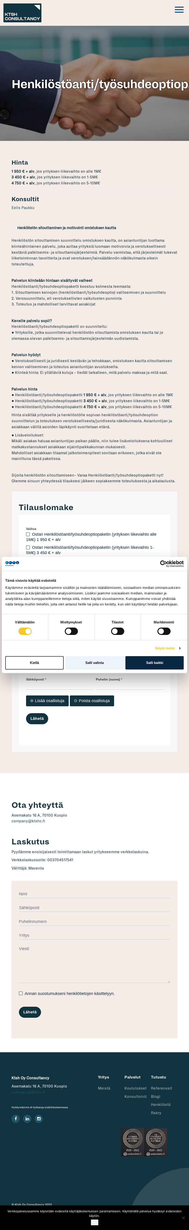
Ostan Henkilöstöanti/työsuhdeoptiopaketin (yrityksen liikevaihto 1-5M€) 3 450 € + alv (90, 550)
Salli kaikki (154, 663)
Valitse (31, 529)
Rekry (156, 1113)
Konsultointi (135, 1097)
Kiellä (34, 663)
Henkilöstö (161, 1105)
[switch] (71, 631)
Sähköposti (36, 679)
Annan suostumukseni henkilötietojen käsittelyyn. (69, 993)
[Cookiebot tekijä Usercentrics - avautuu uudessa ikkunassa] (163, 563)
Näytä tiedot (165, 648)
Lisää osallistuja (49, 700)
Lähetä (37, 719)
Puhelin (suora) (109, 679)
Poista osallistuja (94, 700)
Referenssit (161, 1088)
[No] (183, 1217)
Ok (95, 1222)
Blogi (155, 1097)
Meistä (104, 1088)
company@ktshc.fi (28, 821)
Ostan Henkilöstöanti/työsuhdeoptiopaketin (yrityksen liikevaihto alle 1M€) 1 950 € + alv (91, 537)
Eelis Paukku (23, 208)
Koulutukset (135, 1088)
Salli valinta (94, 663)
